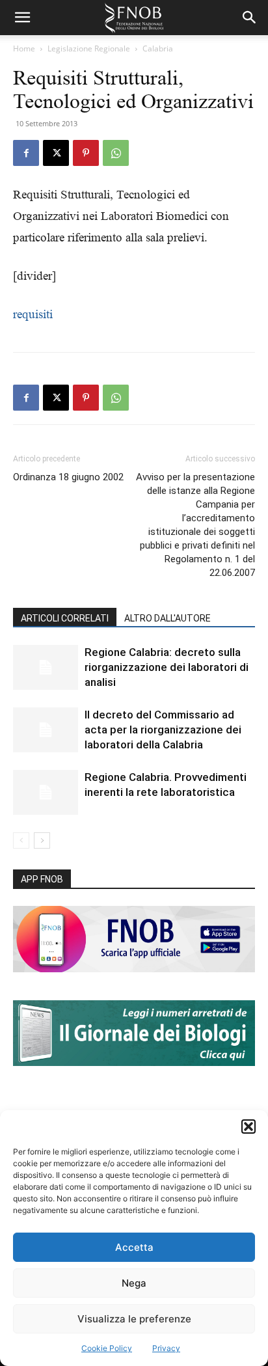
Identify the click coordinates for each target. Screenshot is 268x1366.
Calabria (157, 48)
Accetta (134, 1247)
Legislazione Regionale (88, 48)
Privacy (166, 1348)
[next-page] (42, 840)
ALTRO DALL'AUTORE (167, 618)
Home (24, 48)
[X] (56, 153)
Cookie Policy (106, 1348)
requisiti (33, 314)
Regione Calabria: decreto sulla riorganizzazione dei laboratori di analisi (166, 667)
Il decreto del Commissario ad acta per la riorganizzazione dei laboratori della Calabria (163, 729)
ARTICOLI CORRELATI (65, 618)
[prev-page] (21, 840)
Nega (134, 1283)
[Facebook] (26, 153)
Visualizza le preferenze (134, 1319)
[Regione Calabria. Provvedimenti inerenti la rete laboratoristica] (45, 792)
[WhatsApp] (116, 153)
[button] (248, 1126)
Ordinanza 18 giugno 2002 (68, 477)
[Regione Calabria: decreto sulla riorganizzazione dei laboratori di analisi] (45, 667)
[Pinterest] (86, 153)
